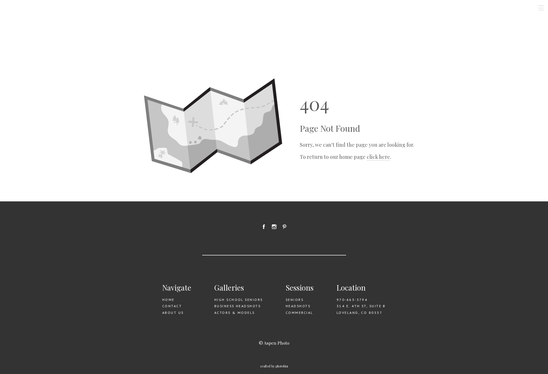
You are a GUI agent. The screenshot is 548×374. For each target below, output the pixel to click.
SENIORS (294, 299)
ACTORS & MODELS (234, 312)
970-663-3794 (352, 299)
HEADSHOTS (298, 306)
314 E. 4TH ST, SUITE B (361, 306)
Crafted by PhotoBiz (274, 366)
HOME (168, 299)
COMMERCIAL (299, 312)
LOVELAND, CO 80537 (359, 312)
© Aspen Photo (274, 343)
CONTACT (172, 306)
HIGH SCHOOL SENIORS (238, 299)
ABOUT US (173, 312)
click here (378, 156)
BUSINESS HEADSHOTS (237, 306)
